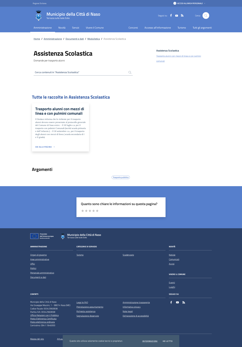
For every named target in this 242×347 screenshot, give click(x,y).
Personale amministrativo (42, 272)
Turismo (182, 28)
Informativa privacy (132, 307)
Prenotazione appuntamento (89, 307)
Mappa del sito (37, 339)
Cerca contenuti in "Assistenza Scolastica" (57, 72)
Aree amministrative (39, 259)
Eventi (172, 282)
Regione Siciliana (39, 3)
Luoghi (172, 287)
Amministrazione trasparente (136, 302)
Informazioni (150, 341)
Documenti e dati (75, 39)
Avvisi (171, 263)
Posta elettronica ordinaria (42, 322)
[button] (189, 3)
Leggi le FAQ (82, 302)
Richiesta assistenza (85, 311)
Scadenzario (128, 255)
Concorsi (133, 28)
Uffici (32, 263)
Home (37, 39)
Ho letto (168, 341)
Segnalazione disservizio (87, 315)
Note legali (128, 311)
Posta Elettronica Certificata (43, 318)
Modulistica (93, 39)
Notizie (172, 255)
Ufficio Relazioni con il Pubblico (44, 315)
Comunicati (174, 259)
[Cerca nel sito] (206, 15)
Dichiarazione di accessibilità (136, 315)
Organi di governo (38, 255)
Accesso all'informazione (158, 28)
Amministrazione (53, 39)
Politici (33, 268)
